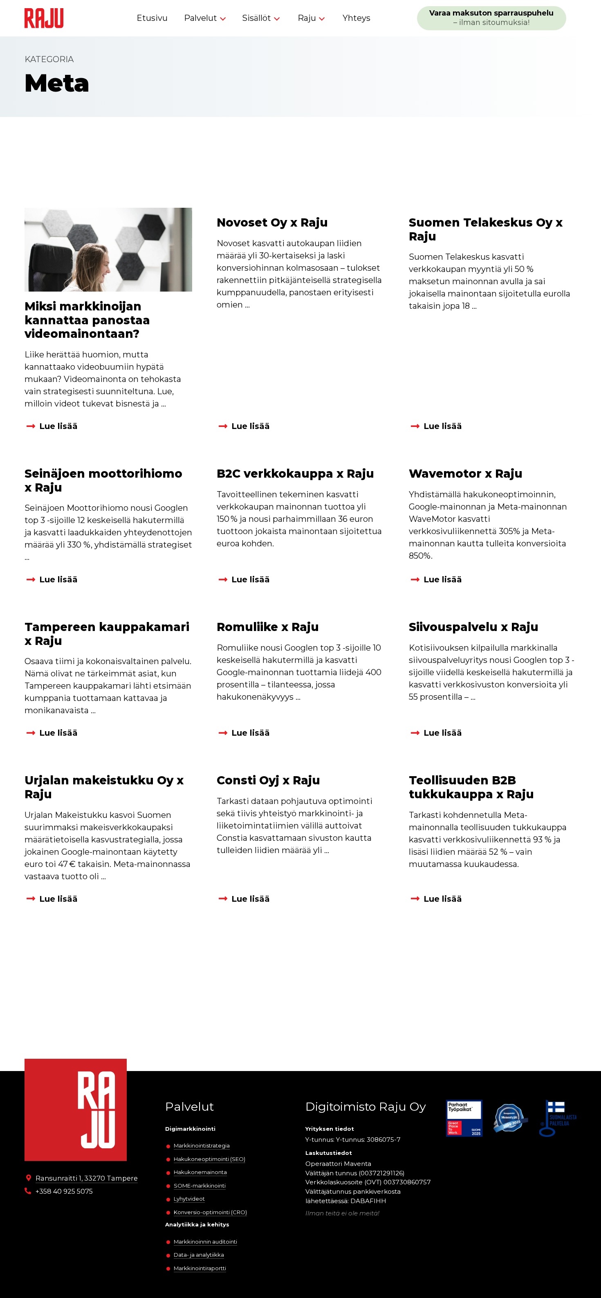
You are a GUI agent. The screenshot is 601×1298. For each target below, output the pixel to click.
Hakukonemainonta (200, 1172)
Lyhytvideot (189, 1198)
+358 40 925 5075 (64, 1191)
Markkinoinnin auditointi (205, 1241)
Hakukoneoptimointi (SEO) (209, 1159)
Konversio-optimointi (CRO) (210, 1212)
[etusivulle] (44, 18)
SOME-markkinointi (200, 1185)
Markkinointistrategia (202, 1145)
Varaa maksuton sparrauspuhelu (491, 18)
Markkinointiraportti (200, 1268)
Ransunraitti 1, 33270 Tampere (87, 1178)
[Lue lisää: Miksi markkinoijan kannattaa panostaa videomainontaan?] (108, 250)
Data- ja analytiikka (199, 1254)
